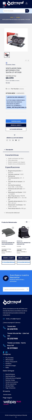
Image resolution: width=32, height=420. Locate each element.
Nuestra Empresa (10, 374)
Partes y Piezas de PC (11, 361)
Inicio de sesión (7, 394)
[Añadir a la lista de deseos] (13, 228)
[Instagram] (6, 352)
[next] (28, 60)
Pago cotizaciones (10, 388)
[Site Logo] (15, 3)
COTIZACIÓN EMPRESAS (16, 129)
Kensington (4, 241)
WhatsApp (19, 140)
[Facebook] (3, 352)
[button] (25, 222)
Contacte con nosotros (12, 382)
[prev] (26, 60)
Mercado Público (10, 386)
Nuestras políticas (10, 376)
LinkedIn (13, 140)
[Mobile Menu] (4, 3)
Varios (13, 64)
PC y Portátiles (10, 358)
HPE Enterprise (9, 360)
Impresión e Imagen (11, 365)
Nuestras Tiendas (10, 380)
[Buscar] (27, 11)
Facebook (7, 140)
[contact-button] (27, 289)
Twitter (10, 140)
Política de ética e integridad (13, 378)
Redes (7, 367)
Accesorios (9, 64)
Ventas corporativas (11, 384)
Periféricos (8, 363)
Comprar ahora (16, 121)
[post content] (8, 232)
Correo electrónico (16, 140)
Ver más (8, 82)
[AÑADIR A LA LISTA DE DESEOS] (15, 135)
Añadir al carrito (16, 125)
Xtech (18, 241)
